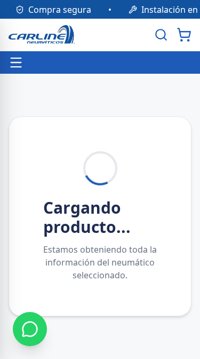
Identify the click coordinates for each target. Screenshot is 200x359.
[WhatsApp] (30, 329)
